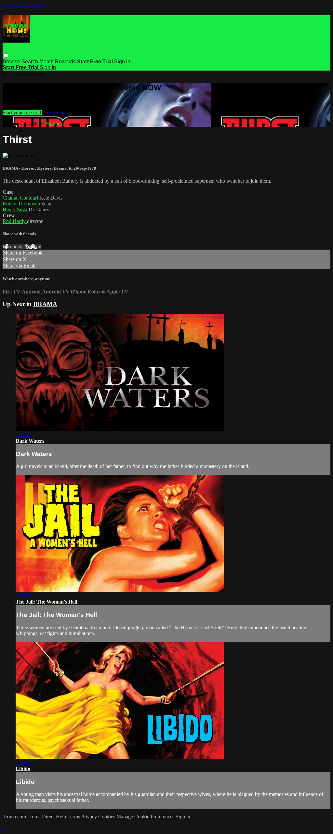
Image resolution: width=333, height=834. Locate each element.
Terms (74, 816)
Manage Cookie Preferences (146, 816)
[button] (6, 55)
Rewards (65, 61)
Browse (12, 61)
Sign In (48, 67)
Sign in (122, 61)
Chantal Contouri (21, 198)
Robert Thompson (22, 203)
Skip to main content (24, 5)
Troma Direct (41, 816)
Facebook (13, 246)
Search (30, 61)
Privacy (89, 816)
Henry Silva (16, 209)
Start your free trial (22, 112)
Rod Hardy (15, 221)
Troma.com (14, 816)
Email (35, 246)
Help (61, 816)
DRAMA (11, 168)
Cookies (107, 816)
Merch (46, 61)
